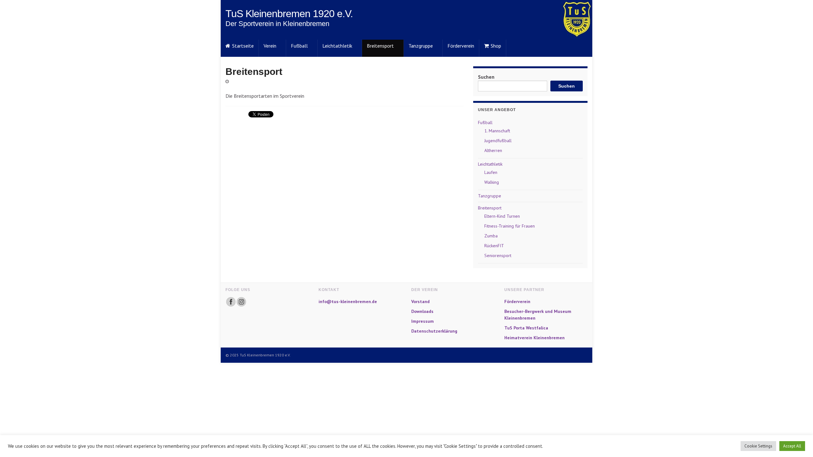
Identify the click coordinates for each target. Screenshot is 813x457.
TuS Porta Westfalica (526, 328)
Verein (270, 46)
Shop (496, 46)
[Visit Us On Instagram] (241, 301)
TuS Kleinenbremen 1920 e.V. (289, 13)
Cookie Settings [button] (758, 446)
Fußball (299, 46)
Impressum (422, 321)
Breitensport (380, 46)
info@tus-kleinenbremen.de (348, 301)
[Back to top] (799, 443)
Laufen (490, 172)
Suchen (486, 77)
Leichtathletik (337, 46)
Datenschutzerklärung (434, 331)
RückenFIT (494, 245)
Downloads (422, 311)
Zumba (491, 236)
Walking (491, 182)
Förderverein (460, 46)
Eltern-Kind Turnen (502, 216)
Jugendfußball (498, 140)
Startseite (243, 46)
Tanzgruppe (420, 46)
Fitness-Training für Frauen (509, 226)
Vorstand (420, 301)
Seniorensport (497, 255)
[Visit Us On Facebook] (230, 301)
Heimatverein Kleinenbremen (534, 338)
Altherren (493, 150)
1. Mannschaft (497, 131)
